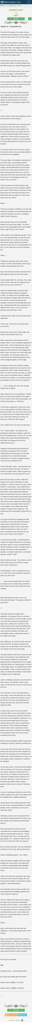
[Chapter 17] (10, 18)
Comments (23, 1015)
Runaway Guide (16, 10)
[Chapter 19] (21, 18)
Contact (10, 1020)
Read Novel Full (12, 2)
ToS (14, 1020)
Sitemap (18, 1020)
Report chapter (11, 1015)
